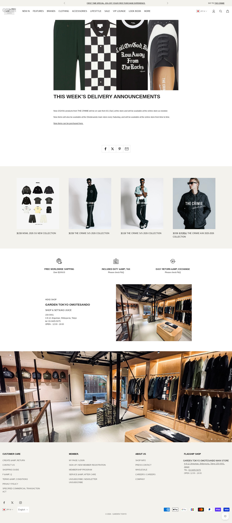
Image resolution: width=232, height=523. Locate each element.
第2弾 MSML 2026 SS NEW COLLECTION (36, 233)
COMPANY (140, 479)
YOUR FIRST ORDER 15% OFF (116, 5)
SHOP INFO (140, 460)
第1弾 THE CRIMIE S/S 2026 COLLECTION (141, 233)
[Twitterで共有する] (112, 148)
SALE (107, 11)
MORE (147, 11)
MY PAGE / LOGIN (77, 460)
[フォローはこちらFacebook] (4, 502)
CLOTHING (64, 11)
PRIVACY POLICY (10, 484)
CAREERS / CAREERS (145, 474)
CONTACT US (9, 465)
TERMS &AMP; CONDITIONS (15, 479)
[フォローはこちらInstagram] (20, 502)
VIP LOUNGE (119, 11)
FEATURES (38, 11)
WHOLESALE (141, 470)
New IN (26, 11)
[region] (116, 396)
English (21, 509)
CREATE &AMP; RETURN (14, 460)
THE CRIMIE (219, 3)
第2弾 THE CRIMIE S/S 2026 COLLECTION (89, 233)
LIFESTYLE (95, 11)
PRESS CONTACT (143, 465)
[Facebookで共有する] (105, 148)
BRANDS (51, 11)
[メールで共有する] (126, 148)
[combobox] (23, 510)
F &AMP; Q (7, 474)
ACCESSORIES (79, 11)
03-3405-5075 (194, 470)
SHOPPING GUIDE (11, 470)
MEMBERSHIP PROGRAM (80, 470)
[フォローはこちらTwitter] (12, 502)
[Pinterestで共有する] (119, 148)
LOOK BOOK (135, 11)
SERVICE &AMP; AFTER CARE (82, 474)
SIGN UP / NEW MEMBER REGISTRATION (87, 465)
